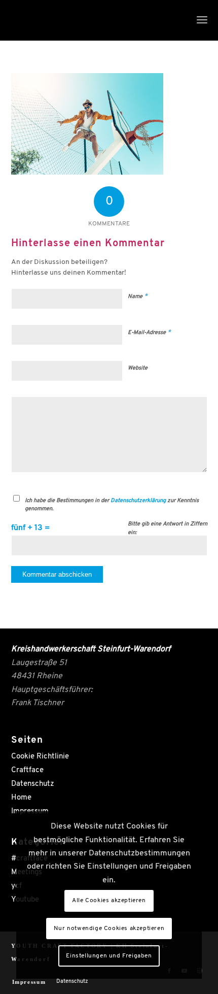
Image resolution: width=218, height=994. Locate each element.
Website (138, 368)
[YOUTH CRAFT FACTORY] (89, 20)
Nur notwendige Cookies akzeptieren (109, 928)
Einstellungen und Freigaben (109, 956)
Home (21, 798)
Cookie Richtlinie (40, 756)
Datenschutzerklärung (138, 501)
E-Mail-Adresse (149, 332)
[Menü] (202, 20)
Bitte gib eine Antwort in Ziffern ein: (167, 528)
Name (138, 296)
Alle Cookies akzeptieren (109, 901)
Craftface (27, 770)
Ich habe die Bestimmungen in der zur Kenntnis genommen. (112, 505)
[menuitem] (202, 20)
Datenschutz (32, 784)
